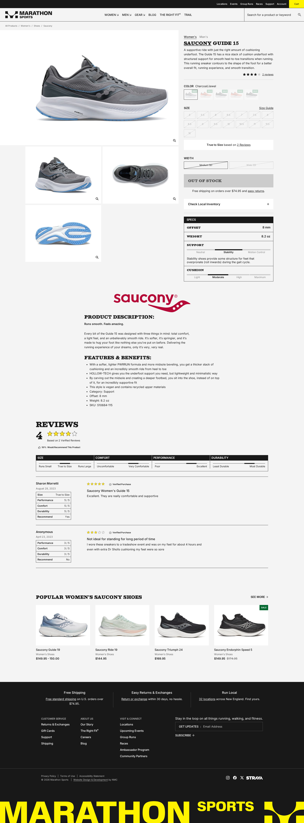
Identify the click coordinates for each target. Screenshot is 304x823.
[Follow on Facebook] (235, 778)
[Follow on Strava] (254, 778)
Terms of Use (67, 776)
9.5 (215, 124)
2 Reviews (244, 145)
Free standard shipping (61, 699)
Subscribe (183, 735)
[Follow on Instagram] (228, 778)
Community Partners (133, 756)
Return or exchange (134, 699)
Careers (86, 737)
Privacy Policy (48, 776)
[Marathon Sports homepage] (28, 14)
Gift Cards (48, 730)
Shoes (37, 25)
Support (269, 3)
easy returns (256, 191)
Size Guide (266, 108)
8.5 (189, 124)
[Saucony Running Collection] (152, 303)
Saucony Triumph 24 (169, 649)
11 (254, 124)
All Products (11, 25)
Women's (25, 25)
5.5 (202, 114)
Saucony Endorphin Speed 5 (233, 649)
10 (228, 124)
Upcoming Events (132, 730)
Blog (84, 743)
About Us (87, 718)
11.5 (268, 124)
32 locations (207, 699)
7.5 (254, 114)
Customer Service (53, 718)
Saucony (47, 25)
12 (189, 133)
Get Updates (188, 726)
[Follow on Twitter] (242, 778)
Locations (222, 3)
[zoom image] (174, 140)
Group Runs (246, 3)
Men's (204, 36)
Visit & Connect (131, 718)
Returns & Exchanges (55, 724)
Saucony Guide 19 (48, 649)
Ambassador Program (134, 749)
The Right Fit (90, 730)
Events (234, 3)
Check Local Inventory (204, 204)
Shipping (47, 743)
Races (259, 3)
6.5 (228, 114)
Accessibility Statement (91, 776)
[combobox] (274, 14)
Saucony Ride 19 (106, 649)
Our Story (87, 724)
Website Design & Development (90, 779)
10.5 (241, 124)
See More (258, 597)
